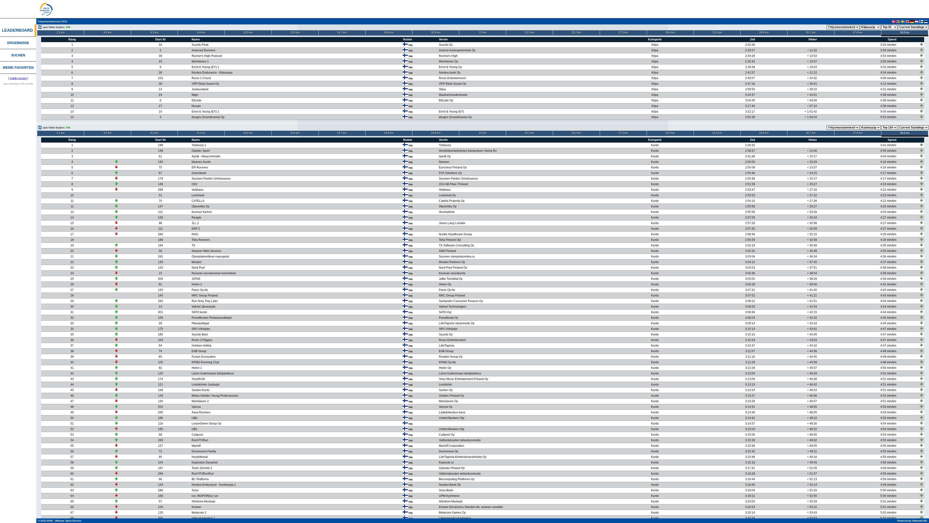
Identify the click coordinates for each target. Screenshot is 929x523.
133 (160, 512)
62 (72, 484)
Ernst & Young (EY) (451, 111)
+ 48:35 (812, 434)
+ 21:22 (812, 72)
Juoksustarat (200, 89)
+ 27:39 (812, 201)
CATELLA (198, 201)
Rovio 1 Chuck (201, 78)
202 (160, 407)
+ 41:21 (812, 295)
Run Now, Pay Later (205, 301)
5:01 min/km (888, 501)
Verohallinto (447, 212)
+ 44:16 (812, 345)
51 (160, 195)
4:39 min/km (888, 278)
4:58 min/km (888, 106)
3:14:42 (750, 418)
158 (160, 217)
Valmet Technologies (452, 306)
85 (160, 356)
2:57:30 (750, 228)
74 (160, 351)
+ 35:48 (812, 245)
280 (160, 234)
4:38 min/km (888, 95)
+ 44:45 (812, 356)
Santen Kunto (201, 390)
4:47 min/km (888, 329)
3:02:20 (750, 251)
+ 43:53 (812, 340)
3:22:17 (750, 111)
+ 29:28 (812, 212)
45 (72, 390)
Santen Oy (446, 390)
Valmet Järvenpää (203, 306)
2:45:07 (750, 78)
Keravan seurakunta (452, 273)
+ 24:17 (812, 178)
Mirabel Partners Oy (452, 262)
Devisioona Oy (448, 451)
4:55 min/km (888, 440)
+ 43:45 (812, 334)
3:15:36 (750, 445)
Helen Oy (445, 284)
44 (72, 384)
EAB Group (199, 351)
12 (72, 106)
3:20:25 (750, 518)
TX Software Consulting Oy (456, 245)
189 (160, 145)
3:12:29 (750, 368)
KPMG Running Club (205, 362)
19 (72, 245)
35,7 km (811, 32)
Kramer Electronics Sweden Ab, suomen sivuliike (471, 507)
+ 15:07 (812, 61)
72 (160, 451)
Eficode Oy (446, 100)
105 (160, 362)
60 (72, 473)
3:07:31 (750, 290)
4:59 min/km (888, 473)
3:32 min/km (888, 44)
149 (160, 184)
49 (72, 412)
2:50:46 (750, 173)
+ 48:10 (812, 418)
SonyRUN (198, 379)
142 (160, 267)
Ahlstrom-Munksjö (203, 501)
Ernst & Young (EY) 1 (205, 67)
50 (72, 418)
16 (72, 228)
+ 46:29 (812, 373)
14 (72, 117)
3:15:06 (750, 434)
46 (72, 395)
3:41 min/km (888, 145)
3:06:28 (750, 284)
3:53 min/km (888, 56)
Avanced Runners (203, 50)
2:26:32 (750, 145)
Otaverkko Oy (200, 206)
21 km (482, 32)
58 (72, 462)
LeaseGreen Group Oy (206, 423)
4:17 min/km (888, 173)
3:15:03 (750, 429)
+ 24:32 (812, 78)
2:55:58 (750, 206)
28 (160, 72)
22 (72, 262)
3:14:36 (750, 412)
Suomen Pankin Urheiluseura (211, 178)
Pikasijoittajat (200, 323)
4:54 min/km (888, 423)
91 (160, 284)
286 (160, 490)
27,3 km (623, 32)
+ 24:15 (812, 173)
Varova (196, 407)
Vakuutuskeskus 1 (203, 518)
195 (160, 429)
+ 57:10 (812, 106)
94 (160, 345)
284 (160, 473)
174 (160, 379)
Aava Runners (201, 412)
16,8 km (389, 32)
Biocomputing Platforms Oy (456, 479)
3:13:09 (750, 379)
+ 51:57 (812, 473)
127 (160, 445)
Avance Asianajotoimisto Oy (457, 50)
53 (72, 434)
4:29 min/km (888, 234)
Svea (195, 490)
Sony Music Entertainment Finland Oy (463, 379)
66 (160, 479)
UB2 (194, 418)
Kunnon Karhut (201, 212)
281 (160, 256)
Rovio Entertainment (452, 78)
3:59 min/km (888, 150)
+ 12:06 (812, 150)
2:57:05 (750, 217)
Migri (195, 95)
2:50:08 (750, 167)
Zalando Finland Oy (452, 468)
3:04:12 (750, 262)
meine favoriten (18, 67)
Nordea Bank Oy (450, 484)
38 (160, 83)
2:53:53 (750, 195)
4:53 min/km (888, 407)
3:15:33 (750, 440)
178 (160, 178)
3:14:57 (750, 423)
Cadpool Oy (447, 434)
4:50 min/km (888, 368)
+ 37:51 (812, 267)
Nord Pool (198, 267)
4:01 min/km (888, 67)
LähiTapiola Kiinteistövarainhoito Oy (462, 457)
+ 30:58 (812, 223)
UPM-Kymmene (449, 496)
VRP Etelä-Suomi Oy (205, 83)
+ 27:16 (812, 189)
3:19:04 (750, 490)
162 (160, 78)
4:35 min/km (888, 245)
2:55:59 (750, 212)
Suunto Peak (200, 44)
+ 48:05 (812, 412)
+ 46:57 (812, 401)
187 (160, 468)
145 (160, 295)
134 (160, 395)
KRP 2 (196, 228)
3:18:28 (750, 473)
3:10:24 (750, 340)
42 (72, 373)
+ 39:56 (812, 284)
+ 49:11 (812, 451)
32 (72, 317)
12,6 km (295, 32)
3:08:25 (750, 306)
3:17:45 (750, 106)
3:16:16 (750, 462)
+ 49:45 (812, 462)
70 (160, 201)
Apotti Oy (445, 156)
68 (160, 434)
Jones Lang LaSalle (452, 223)
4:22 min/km (888, 189)
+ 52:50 (812, 496)
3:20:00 (750, 501)
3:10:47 (750, 345)
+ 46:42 (812, 384)
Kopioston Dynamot (204, 462)
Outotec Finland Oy (451, 395)
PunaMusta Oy (448, 317)
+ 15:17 (812, 156)
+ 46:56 (812, 395)
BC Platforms (200, 479)
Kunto (655, 145)
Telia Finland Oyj (450, 240)
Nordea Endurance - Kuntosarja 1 (214, 484)
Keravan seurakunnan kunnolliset (214, 273)
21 (72, 256)
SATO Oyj (445, 312)
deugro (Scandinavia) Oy (208, 117)
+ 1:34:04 (811, 117)
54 (72, 440)
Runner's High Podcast (207, 56)
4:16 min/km (888, 162)
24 (160, 95)
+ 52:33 (812, 490)
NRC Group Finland (205, 295)
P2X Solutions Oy (450, 173)
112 (160, 212)
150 (160, 290)
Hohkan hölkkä (201, 345)
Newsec (444, 162)
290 (160, 412)
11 (72, 100)
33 (72, 323)
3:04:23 (750, 267)
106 (160, 507)
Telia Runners (201, 240)
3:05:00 (750, 278)
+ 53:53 (812, 518)
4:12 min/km (888, 83)
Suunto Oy (446, 44)
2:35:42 (750, 61)
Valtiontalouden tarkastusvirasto (460, 440)
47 (72, 401)
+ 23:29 (812, 162)
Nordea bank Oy (449, 72)
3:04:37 (750, 95)
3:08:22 (750, 301)
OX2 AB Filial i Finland (453, 184)
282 (160, 301)
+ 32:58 (812, 240)
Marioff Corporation (451, 445)
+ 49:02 (812, 440)
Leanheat (198, 195)
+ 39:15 (812, 89)
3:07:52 (750, 295)
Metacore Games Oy (452, 512)
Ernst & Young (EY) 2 (205, 111)
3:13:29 (750, 401)
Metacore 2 (199, 512)
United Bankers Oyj (451, 418)
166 (160, 496)
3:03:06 (750, 256)
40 (72, 362)
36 (72, 340)
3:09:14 (750, 323)
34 (160, 44)
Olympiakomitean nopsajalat (210, 256)
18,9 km (436, 32)
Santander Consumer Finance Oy (461, 301)
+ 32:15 (812, 234)
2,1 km (61, 32)
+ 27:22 (812, 195)
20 (72, 251)
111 (160, 228)
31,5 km (717, 32)
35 (72, 334)
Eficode (197, 100)
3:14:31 (750, 407)
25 (72, 278)
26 (72, 284)
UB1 (194, 429)
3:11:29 (750, 362)
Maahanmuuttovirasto (453, 95)
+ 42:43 (812, 323)
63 (72, 490)
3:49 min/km (888, 50)
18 (72, 240)
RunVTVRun (200, 440)
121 (160, 384)
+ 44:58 (812, 362)
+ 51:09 (812, 468)
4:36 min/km (888, 256)
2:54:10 (750, 201)
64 (72, 496)
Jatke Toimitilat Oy (451, 278)
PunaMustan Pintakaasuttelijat (212, 317)
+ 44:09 (812, 100)
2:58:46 (750, 234)
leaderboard (17, 30)
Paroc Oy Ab (200, 290)
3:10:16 (750, 334)
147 (160, 206)
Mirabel (197, 262)
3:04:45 (750, 100)
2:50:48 (750, 178)
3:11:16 (750, 356)
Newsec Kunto (201, 162)
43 (72, 379)
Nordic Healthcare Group (455, 234)
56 (72, 451)
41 (72, 368)
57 (72, 457)
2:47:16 (750, 83)
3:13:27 (750, 395)
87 (160, 173)
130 (160, 401)
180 (160, 334)
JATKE (196, 278)
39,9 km (904, 32)
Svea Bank (446, 490)
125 (160, 373)
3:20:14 (750, 512)
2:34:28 (750, 56)
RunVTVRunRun (203, 473)
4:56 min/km (888, 462)
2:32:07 (750, 50)
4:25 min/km (888, 206)
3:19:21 (750, 496)
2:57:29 (750, 223)
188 (160, 240)
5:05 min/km (888, 111)
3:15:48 (750, 457)
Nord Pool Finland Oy (453, 267)
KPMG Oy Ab (447, 362)
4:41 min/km (888, 284)
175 (160, 329)
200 (160, 518)
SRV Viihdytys (201, 329)
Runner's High (448, 56)
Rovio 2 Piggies (202, 340)
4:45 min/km (888, 317)
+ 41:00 (812, 290)
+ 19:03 (812, 67)
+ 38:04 (812, 273)
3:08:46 (750, 312)
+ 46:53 (812, 390)
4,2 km (108, 32)
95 (160, 457)
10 (72, 95)
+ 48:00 (812, 407)
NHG (195, 234)
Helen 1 (197, 368)
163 (160, 340)
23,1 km (529, 32)
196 (160, 418)
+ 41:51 (812, 301)
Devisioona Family (204, 451)
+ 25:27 (812, 184)
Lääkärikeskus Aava (452, 412)
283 (160, 440)
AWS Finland (447, 251)
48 (72, 407)
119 (160, 423)
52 (72, 429)
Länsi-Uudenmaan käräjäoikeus (213, 373)
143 (160, 484)
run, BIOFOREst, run (205, 496)
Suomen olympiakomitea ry (457, 256)
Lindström (445, 384)
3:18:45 (750, 484)
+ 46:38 (812, 379)
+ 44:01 (812, 95)
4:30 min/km (888, 240)
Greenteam (199, 173)
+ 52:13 (812, 479)
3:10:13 (750, 329)
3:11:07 (750, 351)
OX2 (194, 184)
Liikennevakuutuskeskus (455, 518)
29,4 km (670, 32)
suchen (18, 55)
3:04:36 (750, 273)
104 (160, 462)
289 (160, 189)
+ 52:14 (812, 484)
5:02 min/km (888, 512)
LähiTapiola (446, 345)
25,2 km (576, 32)
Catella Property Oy (451, 201)
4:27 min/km (888, 217)
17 (72, 234)
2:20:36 (750, 44)
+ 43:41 (812, 329)
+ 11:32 (812, 50)
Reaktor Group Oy (451, 356)
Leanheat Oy (447, 195)
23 (160, 61)
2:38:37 (750, 150)
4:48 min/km (888, 351)
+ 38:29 (812, 278)
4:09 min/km (888, 78)
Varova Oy (445, 407)
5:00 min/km (888, 490)
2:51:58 (750, 184)
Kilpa (655, 44)
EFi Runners (200, 167)
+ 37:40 (812, 262)
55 (72, 445)
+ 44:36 (812, 351)
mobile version (18, 78)
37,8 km (857, 32)
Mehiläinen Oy (448, 61)
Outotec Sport (201, 150)
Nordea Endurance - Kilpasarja (212, 72)
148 (160, 150)
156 (160, 317)
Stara (442, 89)
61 (160, 156)
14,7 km (342, 32)
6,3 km (154, 32)
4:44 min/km (888, 301)
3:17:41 (750, 468)
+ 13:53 (812, 56)
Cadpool (197, 434)
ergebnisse (18, 43)
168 (160, 390)
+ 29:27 (812, 206)
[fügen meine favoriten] (921, 44)
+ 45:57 (812, 368)
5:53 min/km (888, 117)
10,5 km (248, 32)
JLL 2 (195, 223)
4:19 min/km (888, 184)
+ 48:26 (812, 423)
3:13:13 (750, 384)
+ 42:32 (812, 317)
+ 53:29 (812, 501)
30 (72, 306)
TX (193, 245)
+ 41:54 (812, 306)
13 (160, 89)
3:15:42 (750, 451)
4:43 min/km (888, 295)
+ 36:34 (812, 256)
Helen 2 (197, 284)
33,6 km (764, 32)
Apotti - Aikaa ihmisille (206, 156)
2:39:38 (750, 67)
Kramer (196, 507)
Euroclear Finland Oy (453, 167)
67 (72, 512)
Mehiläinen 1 (200, 61)
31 (72, 312)
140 (160, 162)
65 (72, 501)
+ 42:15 (812, 312)
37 (72, 345)
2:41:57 (750, 72)
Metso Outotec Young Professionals (215, 395)
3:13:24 (750, 390)
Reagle (196, 217)
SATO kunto (199, 312)
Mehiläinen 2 (200, 401)
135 (160, 262)
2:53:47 (750, 189)
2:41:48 (750, 156)
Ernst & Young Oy (450, 67)
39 (160, 56)
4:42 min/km (888, 290)
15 (72, 223)
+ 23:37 (812, 167)
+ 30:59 (812, 228)
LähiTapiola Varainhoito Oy (456, 323)
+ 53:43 (812, 512)
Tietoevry (445, 145)
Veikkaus (197, 189)
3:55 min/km (888, 61)
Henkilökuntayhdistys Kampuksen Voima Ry (468, 150)
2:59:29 (750, 240)
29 (72, 301)
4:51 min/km (888, 373)
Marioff (196, 445)
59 (160, 251)
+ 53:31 (812, 507)
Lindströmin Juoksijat (205, 384)
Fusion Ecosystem (204, 356)
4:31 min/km (888, 89)
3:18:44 (750, 479)
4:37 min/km (888, 262)
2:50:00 (750, 162)
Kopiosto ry (446, 462)
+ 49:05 (812, 445)
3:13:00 (750, 373)
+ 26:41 (812, 83)
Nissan (196, 106)
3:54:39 (750, 117)
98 (160, 223)
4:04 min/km (888, 72)
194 (160, 245)
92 (160, 368)
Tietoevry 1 (199, 145)
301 (160, 312)
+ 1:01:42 (811, 111)
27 (160, 106)
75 (160, 167)
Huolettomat (200, 457)
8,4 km (201, 32)
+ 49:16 (812, 457)
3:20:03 (750, 507)
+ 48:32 (812, 429)
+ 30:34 (812, 217)
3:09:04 (750, 317)
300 (160, 278)
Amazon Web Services (206, 251)
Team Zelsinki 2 (202, 468)
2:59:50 (750, 89)
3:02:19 (750, 245)
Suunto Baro (200, 334)
